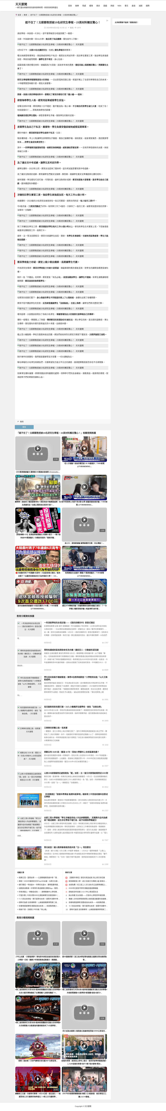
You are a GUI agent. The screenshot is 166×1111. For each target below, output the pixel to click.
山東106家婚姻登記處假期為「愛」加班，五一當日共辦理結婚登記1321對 (76, 773)
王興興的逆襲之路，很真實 (55, 728)
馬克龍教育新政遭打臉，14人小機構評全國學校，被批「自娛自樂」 (73, 707)
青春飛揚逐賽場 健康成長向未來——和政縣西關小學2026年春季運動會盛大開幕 (49, 906)
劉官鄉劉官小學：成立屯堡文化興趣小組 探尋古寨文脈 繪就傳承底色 (95, 881)
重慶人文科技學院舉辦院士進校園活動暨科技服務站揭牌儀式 (92, 899)
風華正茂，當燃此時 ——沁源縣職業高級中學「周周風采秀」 (42, 878)
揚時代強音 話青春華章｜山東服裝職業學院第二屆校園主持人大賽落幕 (45, 902)
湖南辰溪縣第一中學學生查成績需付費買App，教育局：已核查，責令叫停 (47, 888)
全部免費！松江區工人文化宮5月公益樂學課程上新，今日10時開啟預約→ (96, 885)
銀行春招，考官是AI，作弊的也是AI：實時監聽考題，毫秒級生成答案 (45, 885)
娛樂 (77, 6)
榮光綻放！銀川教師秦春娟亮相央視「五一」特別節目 (67, 847)
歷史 (98, 6)
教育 (25, 15)
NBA (119, 6)
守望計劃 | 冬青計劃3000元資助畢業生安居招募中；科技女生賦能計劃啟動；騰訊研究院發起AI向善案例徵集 (60, 895)
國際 (147, 6)
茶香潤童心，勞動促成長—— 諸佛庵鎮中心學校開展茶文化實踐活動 (44, 892)
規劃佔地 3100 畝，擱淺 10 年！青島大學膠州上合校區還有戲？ (71, 752)
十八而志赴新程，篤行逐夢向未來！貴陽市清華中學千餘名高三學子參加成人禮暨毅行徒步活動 (54, 899)
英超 (112, 6)
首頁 (70, 6)
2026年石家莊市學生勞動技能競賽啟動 (83, 888)
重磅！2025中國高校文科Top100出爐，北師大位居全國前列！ (42, 881)
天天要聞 (21, 4)
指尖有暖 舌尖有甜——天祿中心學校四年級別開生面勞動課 (91, 895)
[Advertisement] (62, 398)
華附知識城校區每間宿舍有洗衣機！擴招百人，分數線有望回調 (71, 650)
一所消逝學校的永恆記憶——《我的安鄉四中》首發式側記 (69, 623)
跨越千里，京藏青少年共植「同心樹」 (33, 909)
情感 (84, 6)
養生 (126, 6)
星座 (133, 6)
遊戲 (105, 6)
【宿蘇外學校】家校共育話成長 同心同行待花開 (87, 878)
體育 (91, 6)
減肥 (140, 6)
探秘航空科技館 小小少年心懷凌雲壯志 (83, 892)
